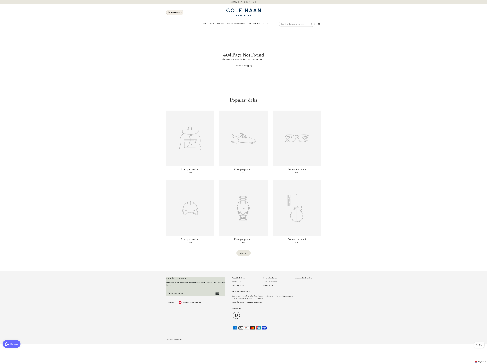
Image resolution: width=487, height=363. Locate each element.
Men (212, 24)
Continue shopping (243, 65)
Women (220, 24)
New (204, 24)
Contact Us (236, 282)
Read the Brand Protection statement (247, 302)
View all (243, 253)
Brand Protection (241, 292)
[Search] (311, 24)
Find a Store (268, 286)
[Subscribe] (217, 293)
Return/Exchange (270, 278)
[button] (480, 361)
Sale (266, 24)
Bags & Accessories (236, 24)
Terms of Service (270, 282)
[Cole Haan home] (243, 12)
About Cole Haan (238, 278)
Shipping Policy (238, 286)
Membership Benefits (303, 278)
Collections (254, 24)
